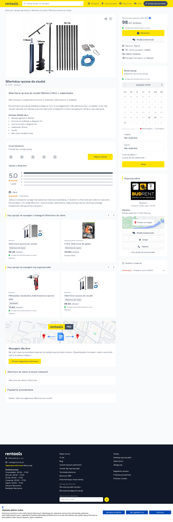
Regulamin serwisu (121, 471)
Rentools (9, 10)
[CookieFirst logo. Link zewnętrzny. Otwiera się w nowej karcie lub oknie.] (3, 507)
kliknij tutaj (18, 465)
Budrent (143, 203)
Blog (61, 461)
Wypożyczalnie (111, 3)
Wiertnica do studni (43, 398)
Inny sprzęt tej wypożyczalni (143, 252)
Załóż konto (118, 461)
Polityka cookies (120, 478)
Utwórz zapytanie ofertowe (25, 361)
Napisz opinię (100, 156)
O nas (62, 457)
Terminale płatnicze (68, 472)
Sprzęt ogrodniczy (22, 10)
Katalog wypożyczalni (122, 457)
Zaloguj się (117, 465)
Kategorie (95, 3)
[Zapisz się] (106, 499)
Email (145, 239)
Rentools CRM (65, 476)
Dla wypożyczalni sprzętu (70, 487)
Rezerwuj (145, 33)
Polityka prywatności (122, 475)
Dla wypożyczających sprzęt (71, 490)
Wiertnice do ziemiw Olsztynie (23, 380)
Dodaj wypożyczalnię (157, 3)
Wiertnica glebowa (24, 398)
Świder (12, 398)
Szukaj (116, 454)
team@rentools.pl (16, 462)
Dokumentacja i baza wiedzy (71, 479)
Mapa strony (65, 454)
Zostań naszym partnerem (71, 465)
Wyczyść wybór (128, 128)
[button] (143, 270)
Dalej (143, 164)
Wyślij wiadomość (145, 39)
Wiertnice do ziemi (39, 10)
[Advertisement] (60, 423)
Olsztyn (150, 58)
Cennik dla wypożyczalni (70, 468)
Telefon (145, 246)
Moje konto (127, 3)
